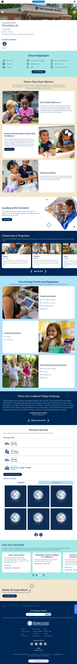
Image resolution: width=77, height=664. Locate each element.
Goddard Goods (37, 636)
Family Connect (48, 631)
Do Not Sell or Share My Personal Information (38, 655)
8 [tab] (44, 420)
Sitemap (46, 633)
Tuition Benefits (48, 636)
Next (74, 12)
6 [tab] (41, 420)
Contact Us (35, 633)
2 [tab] (36, 271)
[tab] (20, 482)
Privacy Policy (34, 654)
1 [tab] (34, 271)
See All (4, 48)
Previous (2, 12)
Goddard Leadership (38, 631)
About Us (23, 629)
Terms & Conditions (45, 654)
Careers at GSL (36, 629)
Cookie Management (57, 654)
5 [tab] (42, 271)
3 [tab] (38, 271)
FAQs (22, 633)
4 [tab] (40, 271)
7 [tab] (43, 420)
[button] (38, 443)
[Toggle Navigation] (74, 2)
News (45, 629)
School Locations (25, 631)
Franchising (24, 636)
